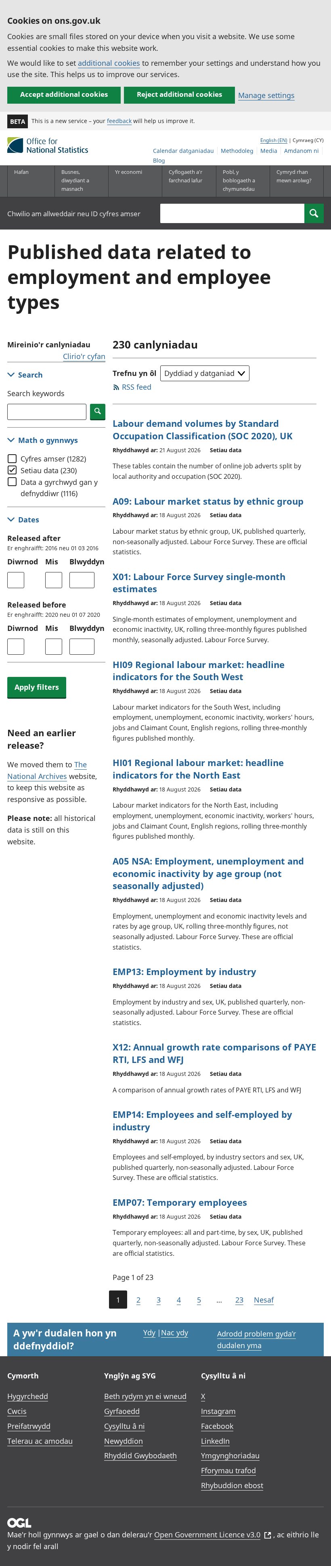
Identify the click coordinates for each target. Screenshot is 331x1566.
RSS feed (136, 387)
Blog (159, 160)
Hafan (21, 171)
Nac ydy (174, 1332)
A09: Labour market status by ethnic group (208, 501)
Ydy (149, 1332)
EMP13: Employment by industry (184, 971)
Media (268, 151)
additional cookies (109, 63)
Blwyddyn (87, 561)
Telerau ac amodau (40, 1441)
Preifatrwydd (28, 1426)
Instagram (218, 1411)
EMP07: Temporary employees (180, 1202)
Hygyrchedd (27, 1396)
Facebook (217, 1426)
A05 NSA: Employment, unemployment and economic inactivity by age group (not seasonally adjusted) (208, 873)
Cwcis (17, 1411)
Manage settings (266, 95)
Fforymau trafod (228, 1470)
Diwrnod (22, 561)
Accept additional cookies (64, 94)
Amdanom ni (301, 151)
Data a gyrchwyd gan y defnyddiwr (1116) (59, 488)
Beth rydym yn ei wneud (145, 1396)
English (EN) (273, 140)
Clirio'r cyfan (84, 356)
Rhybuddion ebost (232, 1485)
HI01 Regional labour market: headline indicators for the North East (198, 768)
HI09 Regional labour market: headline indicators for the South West (199, 670)
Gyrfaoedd (122, 1411)
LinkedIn (215, 1441)
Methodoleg (237, 151)
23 (239, 1300)
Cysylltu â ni (124, 1426)
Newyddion (123, 1441)
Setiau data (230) (49, 470)
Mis (51, 561)
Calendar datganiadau (183, 151)
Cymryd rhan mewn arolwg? (294, 176)
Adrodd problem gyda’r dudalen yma (256, 1339)
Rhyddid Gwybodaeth (140, 1455)
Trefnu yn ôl (135, 373)
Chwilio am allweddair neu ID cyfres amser (73, 213)
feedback (119, 121)
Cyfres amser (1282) (53, 459)
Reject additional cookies (179, 94)
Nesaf (264, 1300)
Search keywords (36, 393)
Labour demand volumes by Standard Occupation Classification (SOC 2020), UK (203, 429)
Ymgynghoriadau (230, 1455)
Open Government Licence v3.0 (207, 1534)
